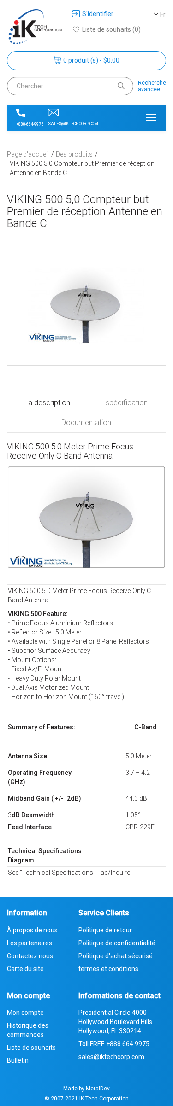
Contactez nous (30, 956)
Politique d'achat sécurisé (115, 956)
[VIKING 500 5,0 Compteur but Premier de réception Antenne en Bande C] (86, 305)
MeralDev (98, 1088)
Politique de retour (105, 930)
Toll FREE (113, 1044)
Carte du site (25, 968)
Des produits (74, 154)
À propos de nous (32, 930)
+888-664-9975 (29, 124)
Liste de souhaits (31, 1047)
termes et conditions (108, 968)
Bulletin (18, 1060)
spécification (127, 402)
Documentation (86, 422)
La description (47, 402)
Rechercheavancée (152, 86)
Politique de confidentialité (116, 943)
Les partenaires (29, 943)
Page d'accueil (28, 154)
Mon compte (25, 1012)
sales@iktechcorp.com (73, 124)
